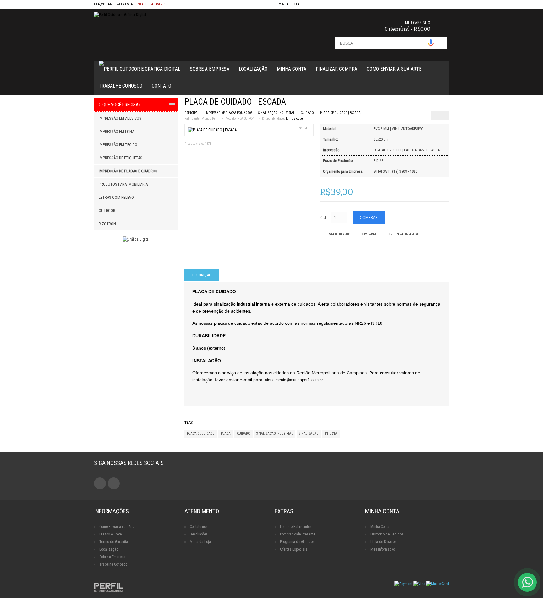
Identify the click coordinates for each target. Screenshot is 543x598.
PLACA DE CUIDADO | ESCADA (340, 113)
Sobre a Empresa (209, 69)
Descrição (201, 275)
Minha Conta (291, 69)
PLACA (226, 433)
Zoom (302, 128)
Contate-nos (199, 527)
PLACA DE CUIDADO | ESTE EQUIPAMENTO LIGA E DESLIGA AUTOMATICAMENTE (436, 104)
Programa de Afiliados (297, 542)
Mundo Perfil (210, 119)
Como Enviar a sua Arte (116, 527)
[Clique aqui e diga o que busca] (431, 43)
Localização (253, 69)
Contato (161, 86)
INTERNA (331, 433)
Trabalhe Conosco (120, 86)
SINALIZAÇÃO (309, 433)
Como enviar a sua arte (394, 69)
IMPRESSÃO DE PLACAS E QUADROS (228, 113)
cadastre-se (158, 4)
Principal (191, 113)
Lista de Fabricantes (296, 527)
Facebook (100, 483)
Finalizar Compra (336, 69)
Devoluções (199, 534)
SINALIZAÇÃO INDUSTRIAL (276, 113)
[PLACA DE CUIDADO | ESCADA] (212, 130)
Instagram (114, 483)
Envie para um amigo (403, 234)
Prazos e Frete (110, 534)
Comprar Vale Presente (297, 534)
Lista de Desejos (338, 234)
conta (139, 4)
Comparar (368, 234)
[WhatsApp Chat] (527, 582)
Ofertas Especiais (293, 549)
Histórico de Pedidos (386, 534)
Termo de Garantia (113, 542)
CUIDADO (307, 113)
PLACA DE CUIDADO (201, 433)
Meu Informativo (382, 549)
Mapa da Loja (200, 542)
